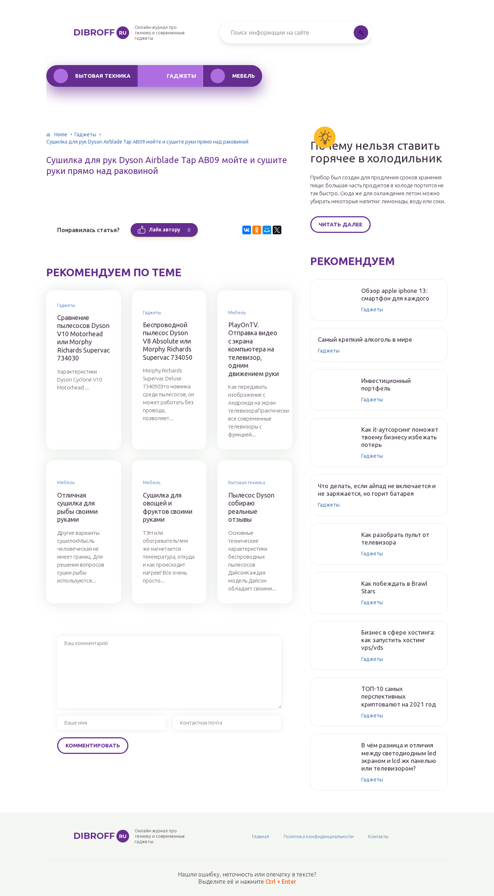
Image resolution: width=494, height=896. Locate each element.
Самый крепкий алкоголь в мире (365, 339)
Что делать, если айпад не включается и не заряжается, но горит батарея (377, 489)
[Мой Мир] (267, 230)
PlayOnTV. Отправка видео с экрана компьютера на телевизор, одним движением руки (253, 349)
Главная (260, 836)
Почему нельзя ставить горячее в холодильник (376, 152)
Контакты (378, 836)
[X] (277, 230)
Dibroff (100, 32)
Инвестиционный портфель (386, 384)
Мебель (243, 76)
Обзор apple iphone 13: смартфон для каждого (395, 294)
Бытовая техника (103, 76)
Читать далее (340, 224)
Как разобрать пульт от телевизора (395, 538)
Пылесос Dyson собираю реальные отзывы (251, 507)
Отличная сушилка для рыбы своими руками (77, 507)
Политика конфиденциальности (319, 836)
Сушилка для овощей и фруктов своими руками (167, 507)
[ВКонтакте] (246, 230)
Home (60, 134)
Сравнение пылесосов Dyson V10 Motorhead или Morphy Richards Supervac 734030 (83, 338)
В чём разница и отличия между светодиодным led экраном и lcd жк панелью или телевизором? (398, 757)
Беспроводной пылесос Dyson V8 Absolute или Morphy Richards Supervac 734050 (167, 341)
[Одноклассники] (256, 230)
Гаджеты (181, 76)
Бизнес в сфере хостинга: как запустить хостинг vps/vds (398, 640)
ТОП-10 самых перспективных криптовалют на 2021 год (398, 696)
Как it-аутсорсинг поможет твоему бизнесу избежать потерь (399, 437)
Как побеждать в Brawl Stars (394, 587)
